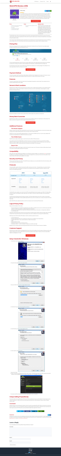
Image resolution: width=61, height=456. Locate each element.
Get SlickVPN (30, 69)
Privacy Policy (27, 453)
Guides (47, 1)
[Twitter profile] (48, 415)
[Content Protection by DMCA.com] (30, 452)
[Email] (50, 11)
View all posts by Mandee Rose (22, 418)
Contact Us (34, 453)
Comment (11, 426)
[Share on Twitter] (45, 11)
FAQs (31, 453)
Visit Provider (35, 21)
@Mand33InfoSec (12, 418)
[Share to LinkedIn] (49, 11)
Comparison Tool (42, 1)
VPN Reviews (36, 1)
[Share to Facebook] (47, 11)
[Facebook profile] (50, 415)
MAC (45, 153)
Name (11, 437)
